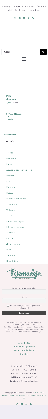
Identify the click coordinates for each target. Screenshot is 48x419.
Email (24, 297)
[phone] (33, 18)
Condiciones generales (24, 346)
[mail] (20, 18)
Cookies (24, 354)
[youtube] (24, 18)
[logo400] (24, 27)
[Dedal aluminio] (14, 79)
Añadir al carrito (10, 116)
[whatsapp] (29, 18)
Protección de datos (24, 350)
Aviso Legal (24, 343)
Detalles (19, 114)
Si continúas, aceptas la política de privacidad (25, 307)
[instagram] (15, 18)
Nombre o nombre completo (24, 288)
